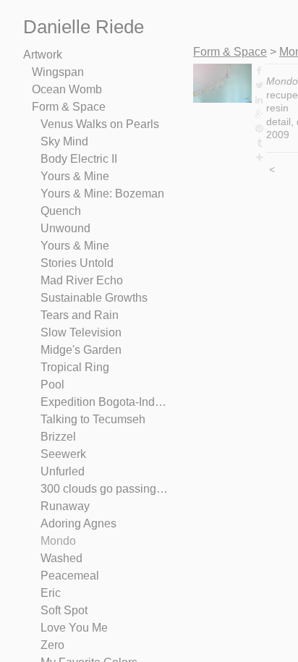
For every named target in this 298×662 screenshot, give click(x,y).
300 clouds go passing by (104, 489)
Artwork (42, 54)
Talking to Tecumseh (93, 419)
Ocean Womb (67, 89)
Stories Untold (77, 263)
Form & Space (69, 107)
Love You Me (74, 627)
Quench (61, 211)
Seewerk (63, 454)
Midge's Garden (81, 350)
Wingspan (58, 72)
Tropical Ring (75, 367)
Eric (51, 593)
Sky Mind (64, 141)
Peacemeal (70, 575)
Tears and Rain (80, 315)
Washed (61, 558)
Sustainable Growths (94, 298)
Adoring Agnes (78, 523)
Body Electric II (79, 159)
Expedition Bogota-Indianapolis (104, 402)
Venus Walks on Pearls (100, 124)
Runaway (65, 506)
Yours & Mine (75, 176)
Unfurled (63, 471)
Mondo (58, 541)
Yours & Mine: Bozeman (102, 193)
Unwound (65, 228)
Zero (52, 645)
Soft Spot (64, 610)
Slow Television (81, 332)
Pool (52, 384)
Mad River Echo (82, 280)
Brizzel (58, 436)
